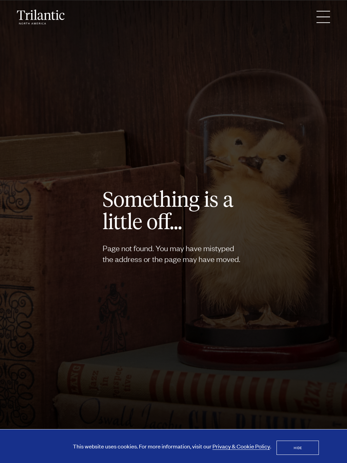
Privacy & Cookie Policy (241, 446)
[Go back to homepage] (40, 16)
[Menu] (323, 17)
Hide (298, 447)
